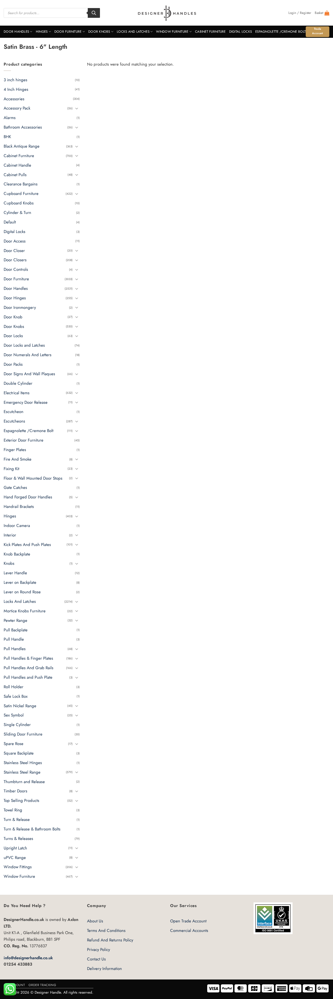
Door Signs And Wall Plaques (29, 374)
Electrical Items (16, 393)
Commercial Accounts (189, 930)
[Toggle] (77, 108)
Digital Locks (240, 31)
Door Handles (16, 31)
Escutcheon (13, 412)
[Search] (94, 13)
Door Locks (13, 336)
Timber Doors (15, 791)
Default (10, 222)
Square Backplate (19, 753)
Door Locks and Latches (24, 345)
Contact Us (96, 959)
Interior (10, 535)
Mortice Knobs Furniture (25, 611)
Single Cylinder (17, 725)
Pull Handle (14, 639)
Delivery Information (104, 968)
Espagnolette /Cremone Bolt (280, 31)
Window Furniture (172, 31)
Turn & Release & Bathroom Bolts (32, 829)
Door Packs (13, 364)
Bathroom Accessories (23, 127)
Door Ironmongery (20, 307)
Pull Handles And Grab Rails (28, 668)
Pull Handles (15, 649)
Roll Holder (13, 687)
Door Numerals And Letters (27, 355)
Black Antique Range (21, 146)
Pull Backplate (16, 630)
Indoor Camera (17, 525)
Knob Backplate (17, 554)
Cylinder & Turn (17, 212)
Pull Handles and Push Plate (28, 677)
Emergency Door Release (26, 402)
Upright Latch (15, 848)
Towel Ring (13, 810)
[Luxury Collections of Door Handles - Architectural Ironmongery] (166, 13)
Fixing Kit (11, 469)
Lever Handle (15, 573)
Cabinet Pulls (15, 175)
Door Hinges (15, 298)
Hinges (42, 31)
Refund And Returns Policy (110, 940)
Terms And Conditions (106, 930)
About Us (95, 921)
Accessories (14, 99)
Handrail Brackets (19, 506)
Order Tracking (42, 985)
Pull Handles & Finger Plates (28, 658)
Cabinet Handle (17, 165)
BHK (7, 137)
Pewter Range (15, 620)
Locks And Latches (133, 31)
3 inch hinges (15, 80)
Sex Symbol (14, 715)
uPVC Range (15, 857)
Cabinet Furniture (210, 31)
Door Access (15, 241)
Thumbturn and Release (24, 782)
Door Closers (15, 260)
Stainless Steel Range (22, 772)
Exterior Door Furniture (23, 440)
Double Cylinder (18, 383)
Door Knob (13, 317)
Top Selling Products (21, 801)
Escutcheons (14, 421)
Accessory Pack (17, 108)
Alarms (10, 118)
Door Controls (16, 269)
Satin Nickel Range (20, 706)
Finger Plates (15, 450)
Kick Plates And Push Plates (27, 544)
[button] (299, 13)
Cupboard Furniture (21, 194)
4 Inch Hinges (16, 89)
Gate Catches (15, 488)
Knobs (9, 563)
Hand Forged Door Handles (28, 497)
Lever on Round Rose (22, 592)
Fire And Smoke (17, 459)
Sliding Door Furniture (23, 734)
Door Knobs (99, 31)
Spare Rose (13, 744)
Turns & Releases (18, 838)
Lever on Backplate (20, 582)
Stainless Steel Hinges (23, 763)
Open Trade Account (188, 921)
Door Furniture (68, 31)
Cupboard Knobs (19, 203)
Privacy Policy (98, 949)
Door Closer (14, 250)
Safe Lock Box (16, 696)
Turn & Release (17, 819)
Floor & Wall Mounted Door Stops (33, 478)
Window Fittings (18, 867)
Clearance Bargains (21, 184)
